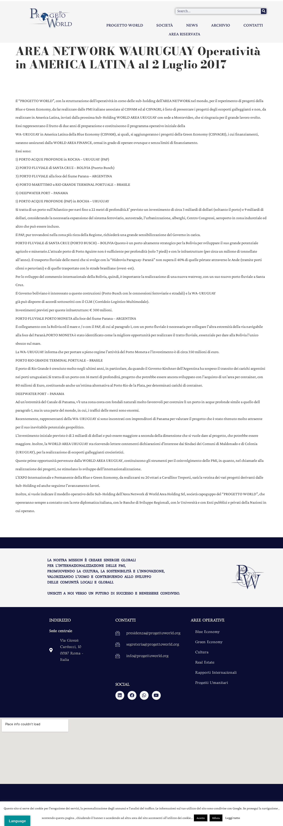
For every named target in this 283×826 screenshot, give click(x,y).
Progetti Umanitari (211, 683)
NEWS (192, 25)
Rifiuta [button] (216, 818)
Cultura (201, 652)
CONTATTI (253, 25)
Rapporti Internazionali (216, 672)
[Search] (263, 11)
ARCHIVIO (220, 25)
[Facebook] (132, 695)
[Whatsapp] (144, 695)
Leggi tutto (232, 818)
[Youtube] (156, 695)
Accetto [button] (201, 818)
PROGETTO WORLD (124, 25)
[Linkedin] (119, 695)
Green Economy (209, 642)
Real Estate (204, 662)
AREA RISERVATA (184, 33)
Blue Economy (207, 632)
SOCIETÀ (164, 25)
